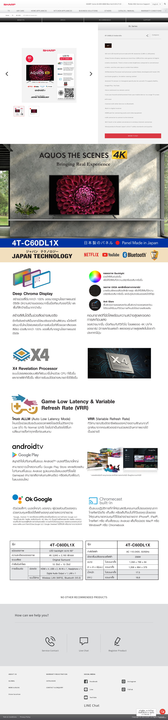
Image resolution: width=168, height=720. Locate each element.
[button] (165, 10)
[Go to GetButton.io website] (162, 717)
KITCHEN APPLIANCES (63, 11)
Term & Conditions (10, 717)
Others (108, 11)
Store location (14, 694)
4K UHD (18, 15)
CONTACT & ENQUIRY (54, 687)
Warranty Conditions (151, 11)
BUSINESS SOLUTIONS (88, 11)
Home (7, 15)
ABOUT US (13, 674)
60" (108, 46)
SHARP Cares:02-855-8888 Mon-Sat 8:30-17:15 (103, 4)
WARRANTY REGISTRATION (56, 674)
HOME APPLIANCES (39, 11)
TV (9, 11)
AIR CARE (20, 11)
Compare (155, 35)
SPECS (62, 20)
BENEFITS (20, 20)
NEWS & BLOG (14, 687)
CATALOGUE (51, 681)
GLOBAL (12, 681)
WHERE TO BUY (133, 136)
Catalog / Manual (126, 11)
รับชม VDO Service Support (139, 4)
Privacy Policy (25, 717)
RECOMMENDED (105, 20)
